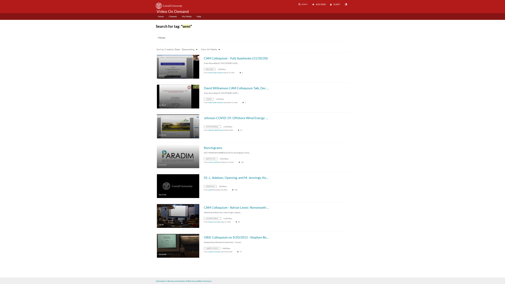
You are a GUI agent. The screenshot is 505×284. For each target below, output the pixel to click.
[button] (303, 4)
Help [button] (199, 16)
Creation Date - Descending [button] (175, 49)
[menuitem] (161, 16)
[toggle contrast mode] (346, 4)
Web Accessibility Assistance (199, 281)
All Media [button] (209, 49)
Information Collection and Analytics (171, 281)
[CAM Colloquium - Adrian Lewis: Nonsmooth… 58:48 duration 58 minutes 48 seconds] (178, 216)
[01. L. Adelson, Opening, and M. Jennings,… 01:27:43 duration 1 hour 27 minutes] (178, 186)
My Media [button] (186, 16)
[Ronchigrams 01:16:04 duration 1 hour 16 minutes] (178, 156)
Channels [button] (173, 16)
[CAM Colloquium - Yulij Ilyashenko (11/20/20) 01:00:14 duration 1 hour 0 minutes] (178, 66)
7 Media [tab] (161, 37)
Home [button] (161, 16)
